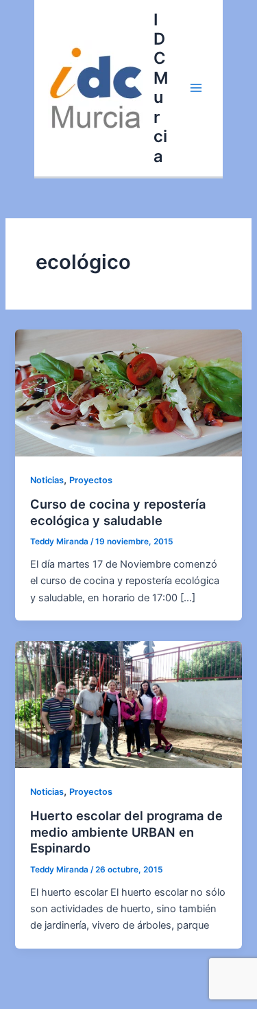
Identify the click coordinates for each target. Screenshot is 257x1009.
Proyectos (90, 480)
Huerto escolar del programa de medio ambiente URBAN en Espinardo (126, 831)
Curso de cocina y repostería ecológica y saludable (118, 512)
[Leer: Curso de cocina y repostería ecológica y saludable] (128, 392)
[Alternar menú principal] (196, 87)
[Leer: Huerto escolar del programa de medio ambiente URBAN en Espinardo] (128, 703)
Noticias (47, 480)
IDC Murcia (161, 88)
